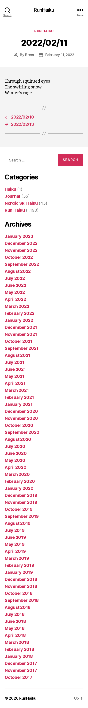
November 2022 (21, 250)
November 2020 (21, 418)
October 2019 (19, 509)
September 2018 (22, 600)
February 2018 (19, 649)
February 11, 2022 (59, 55)
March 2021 (17, 390)
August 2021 (17, 355)
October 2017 (18, 677)
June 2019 (15, 537)
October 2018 (19, 593)
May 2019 (15, 544)
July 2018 (15, 614)
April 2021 (15, 383)
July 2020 (15, 446)
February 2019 (19, 565)
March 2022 (17, 306)
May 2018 (15, 628)
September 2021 (21, 348)
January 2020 (19, 488)
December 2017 (21, 663)
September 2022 (22, 264)
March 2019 (17, 558)
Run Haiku (44, 31)
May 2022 (15, 292)
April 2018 (15, 635)
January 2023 (19, 236)
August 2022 (18, 271)
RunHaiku (44, 9)
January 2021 (19, 404)
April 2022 (15, 299)
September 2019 (22, 516)
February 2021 (19, 397)
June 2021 (15, 369)
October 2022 (19, 257)
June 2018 (15, 621)
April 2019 (15, 551)
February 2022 (19, 313)
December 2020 (21, 411)
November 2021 (21, 334)
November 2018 (21, 586)
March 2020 (17, 474)
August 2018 (18, 607)
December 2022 (21, 243)
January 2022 (19, 320)
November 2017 (21, 670)
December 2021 (21, 327)
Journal (12, 196)
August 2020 (18, 439)
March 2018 (17, 642)
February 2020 (20, 481)
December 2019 (21, 495)
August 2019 (18, 523)
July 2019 (15, 530)
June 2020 (16, 453)
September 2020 (22, 432)
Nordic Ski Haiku (21, 203)
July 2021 (14, 362)
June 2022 (15, 285)
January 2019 (19, 572)
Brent (29, 55)
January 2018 (19, 656)
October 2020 (19, 425)
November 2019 (21, 502)
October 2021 (18, 341)
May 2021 (14, 376)
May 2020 (15, 460)
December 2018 (21, 579)
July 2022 (15, 278)
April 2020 (15, 467)
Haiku (10, 189)
